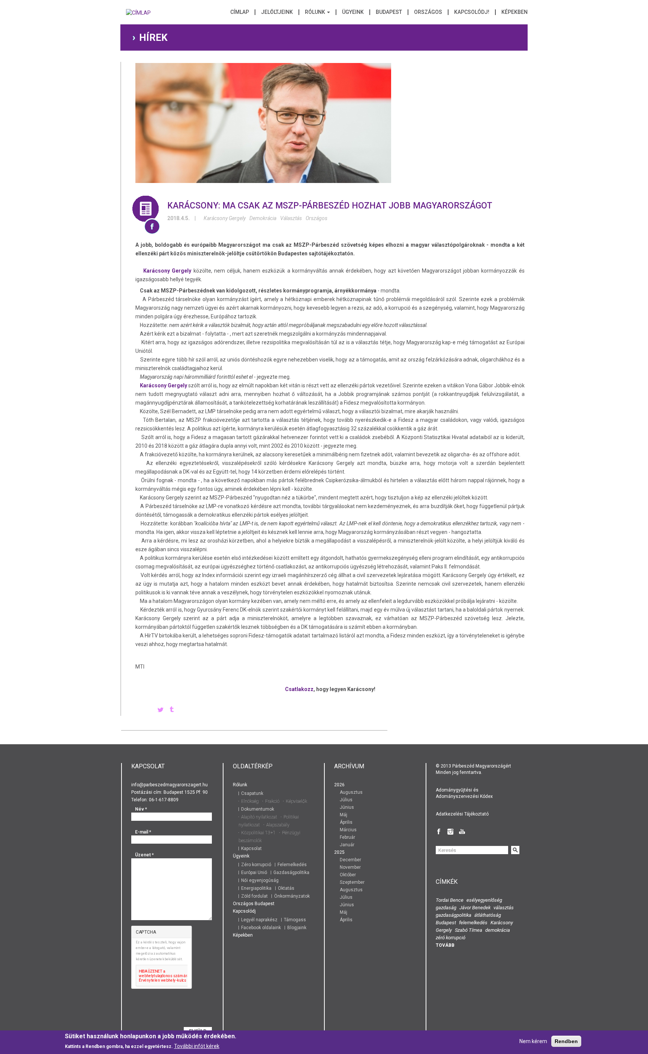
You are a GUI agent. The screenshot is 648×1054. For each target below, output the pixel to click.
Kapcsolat (251, 848)
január (347, 844)
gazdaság (446, 907)
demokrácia (262, 218)
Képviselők (296, 801)
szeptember (352, 882)
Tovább (445, 945)
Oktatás (286, 888)
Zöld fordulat (254, 896)
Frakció (272, 801)
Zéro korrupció (256, 864)
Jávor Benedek (474, 907)
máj (343, 814)
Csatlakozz (299, 689)
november (350, 867)
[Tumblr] (171, 710)
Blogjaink (296, 927)
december (350, 859)
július (346, 799)
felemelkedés (473, 922)
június (347, 807)
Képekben (514, 12)
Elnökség (250, 801)
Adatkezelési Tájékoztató (462, 814)
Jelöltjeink (277, 12)
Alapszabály (278, 825)
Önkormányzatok (292, 896)
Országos (428, 12)
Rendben (566, 1041)
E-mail (143, 832)
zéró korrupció (450, 937)
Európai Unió (254, 872)
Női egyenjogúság (260, 880)
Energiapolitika (256, 888)
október (348, 874)
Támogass (295, 919)
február (347, 837)
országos (316, 218)
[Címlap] (138, 15)
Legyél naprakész (259, 919)
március (348, 829)
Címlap (239, 12)
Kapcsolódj (244, 911)
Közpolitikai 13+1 (258, 832)
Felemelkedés (292, 864)
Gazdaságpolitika (291, 872)
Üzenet (144, 855)
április (346, 822)
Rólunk (315, 12)
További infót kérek (196, 1046)
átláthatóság (487, 915)
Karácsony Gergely (225, 218)
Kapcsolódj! (471, 12)
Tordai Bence (450, 900)
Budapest (389, 12)
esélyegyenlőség (484, 900)
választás (291, 218)
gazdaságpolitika (453, 915)
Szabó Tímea (468, 930)
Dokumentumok (257, 809)
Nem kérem (533, 1041)
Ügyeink (353, 12)
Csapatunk (252, 793)
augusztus (351, 792)
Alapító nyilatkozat (259, 817)
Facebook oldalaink (261, 927)
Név (141, 809)
